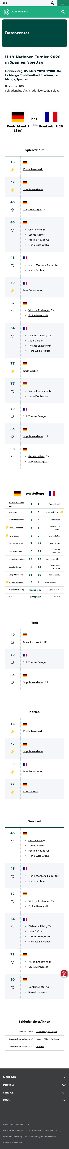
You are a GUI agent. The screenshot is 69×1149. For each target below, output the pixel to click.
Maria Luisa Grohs (38, 245)
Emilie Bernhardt (33, 169)
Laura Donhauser (38, 396)
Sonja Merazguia (32, 209)
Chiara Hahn (35, 229)
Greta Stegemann (16, 520)
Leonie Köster (36, 235)
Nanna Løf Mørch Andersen (47, 1039)
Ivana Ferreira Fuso (17, 559)
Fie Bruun (40, 1047)
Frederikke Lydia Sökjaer (44, 90)
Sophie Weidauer (33, 189)
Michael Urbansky (16, 590)
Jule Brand (13, 512)
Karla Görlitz (30, 371)
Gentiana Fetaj (36, 456)
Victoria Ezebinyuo (39, 310)
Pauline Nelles (36, 240)
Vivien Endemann (38, 391)
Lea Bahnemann (16, 551)
